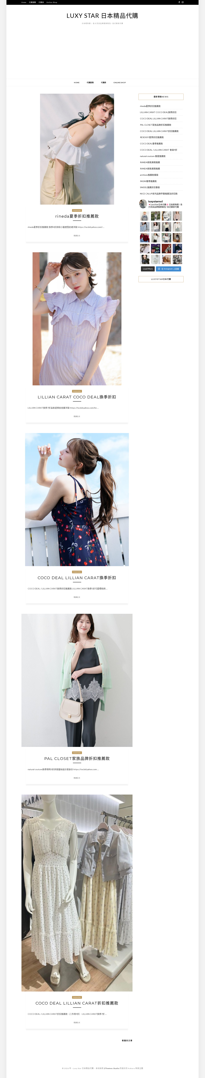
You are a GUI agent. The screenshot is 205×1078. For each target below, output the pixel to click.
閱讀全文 (77, 236)
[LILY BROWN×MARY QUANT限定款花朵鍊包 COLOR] (144, 259)
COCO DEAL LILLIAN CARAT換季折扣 (77, 577)
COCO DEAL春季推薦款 (151, 143)
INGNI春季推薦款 (148, 181)
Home (23, 2)
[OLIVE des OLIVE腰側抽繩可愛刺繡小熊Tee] (155, 238)
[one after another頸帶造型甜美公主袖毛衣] (166, 238)
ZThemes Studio (111, 1068)
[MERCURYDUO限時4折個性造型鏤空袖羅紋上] (155, 227)
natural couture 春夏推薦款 (153, 156)
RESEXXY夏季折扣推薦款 (152, 137)
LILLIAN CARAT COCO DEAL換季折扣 (77, 397)
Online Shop (51, 2)
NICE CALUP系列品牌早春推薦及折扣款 (159, 193)
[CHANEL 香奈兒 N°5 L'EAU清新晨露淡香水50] (155, 259)
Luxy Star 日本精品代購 (102, 15)
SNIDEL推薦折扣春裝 (150, 187)
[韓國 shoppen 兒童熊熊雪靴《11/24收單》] (166, 259)
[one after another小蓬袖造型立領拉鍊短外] (177, 227)
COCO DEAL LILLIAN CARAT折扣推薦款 (77, 1003)
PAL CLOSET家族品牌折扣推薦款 (77, 758)
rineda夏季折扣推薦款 (77, 216)
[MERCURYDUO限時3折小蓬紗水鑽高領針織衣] (166, 216)
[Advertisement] (102, 56)
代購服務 (32, 2)
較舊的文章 (127, 1040)
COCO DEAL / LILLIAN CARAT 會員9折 (158, 150)
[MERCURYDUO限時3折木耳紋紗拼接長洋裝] (155, 216)
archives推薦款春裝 (149, 175)
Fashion (77, 210)
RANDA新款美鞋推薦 (150, 162)
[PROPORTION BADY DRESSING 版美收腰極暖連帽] (177, 238)
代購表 (41, 2)
